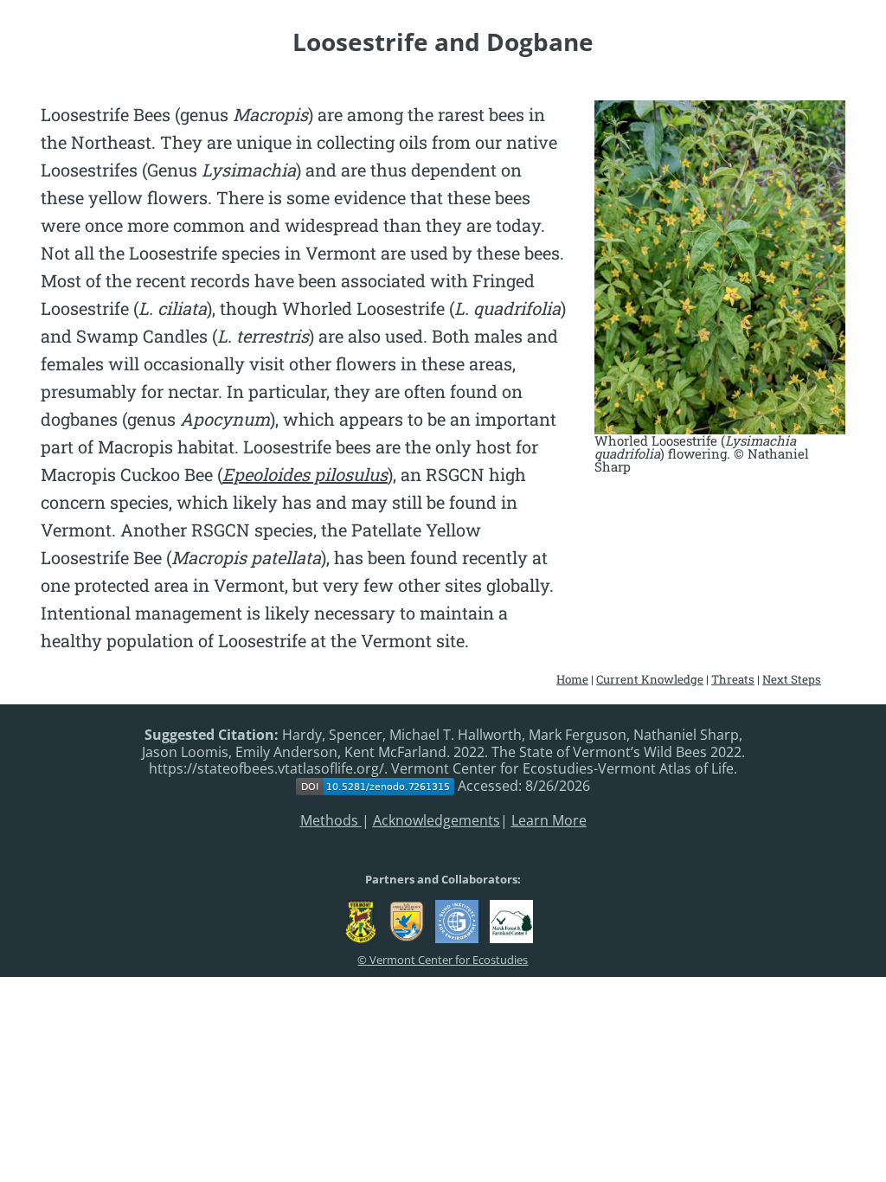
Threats (732, 679)
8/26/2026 (557, 786)
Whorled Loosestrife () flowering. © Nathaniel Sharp (701, 453)
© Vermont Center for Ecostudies (442, 959)
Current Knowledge (649, 679)
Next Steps (791, 679)
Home (572, 679)
